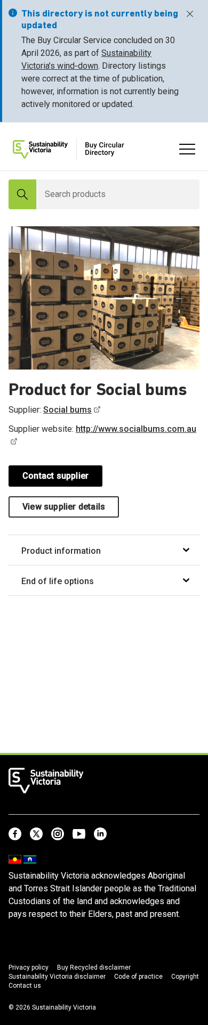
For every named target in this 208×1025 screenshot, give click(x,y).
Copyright (185, 976)
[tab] (104, 550)
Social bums (67, 410)
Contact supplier (55, 476)
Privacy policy (29, 967)
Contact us (25, 985)
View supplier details (63, 507)
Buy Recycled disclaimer (94, 967)
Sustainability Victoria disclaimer (57, 976)
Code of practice (138, 976)
